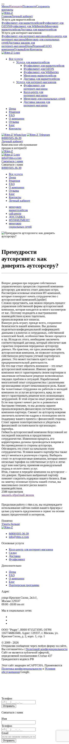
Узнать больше (10, 524)
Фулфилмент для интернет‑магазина (24, 36)
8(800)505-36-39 (11, 138)
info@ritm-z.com (11, 158)
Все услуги (16, 59)
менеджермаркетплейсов (18, 208)
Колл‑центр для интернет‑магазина (35, 94)
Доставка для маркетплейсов (38, 29)
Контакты (36, 49)
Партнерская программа (24, 585)
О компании (16, 118)
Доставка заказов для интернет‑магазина (18, 44)
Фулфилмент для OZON (39, 68)
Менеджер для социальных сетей (44, 98)
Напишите (15, 6)
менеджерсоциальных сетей (20, 225)
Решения (38, 46)
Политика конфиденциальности (21, 668)
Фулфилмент (17, 559)
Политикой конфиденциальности (47, 649)
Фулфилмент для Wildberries (27, 26)
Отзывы (19, 49)
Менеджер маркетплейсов (40, 75)
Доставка (14, 556)
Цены (29, 46)
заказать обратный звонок (17, 495)
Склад (13, 552)
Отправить (9, 706)
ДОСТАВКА (17, 216)
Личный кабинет (22, 16)
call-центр (15, 213)
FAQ (46, 46)
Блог (27, 49)
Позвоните (29, 6)
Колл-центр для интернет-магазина (31, 549)
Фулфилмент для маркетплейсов (21, 22)
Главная (6, 16)
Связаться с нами (12, 161)
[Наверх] (2, 4)
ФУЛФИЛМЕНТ (19, 220)
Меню (5, 6)
